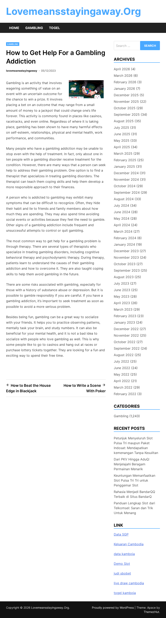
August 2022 (124, 355)
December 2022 (126, 329)
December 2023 (126, 251)
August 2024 (124, 199)
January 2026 (124, 88)
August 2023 (124, 277)
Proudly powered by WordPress (113, 607)
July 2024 (121, 205)
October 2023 (124, 264)
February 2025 (125, 160)
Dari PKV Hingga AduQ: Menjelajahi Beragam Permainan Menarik (132, 464)
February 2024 (125, 238)
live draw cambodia (129, 583)
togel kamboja (125, 593)
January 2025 (124, 166)
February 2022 (125, 394)
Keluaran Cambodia (129, 544)
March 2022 (123, 387)
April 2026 (122, 69)
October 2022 (124, 342)
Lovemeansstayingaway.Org (73, 11)
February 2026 (125, 82)
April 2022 (122, 381)
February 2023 (125, 316)
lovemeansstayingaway (21, 70)
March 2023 (123, 309)
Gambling (34, 28)
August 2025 (124, 121)
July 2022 (121, 361)
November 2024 (126, 179)
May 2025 (121, 140)
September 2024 (127, 192)
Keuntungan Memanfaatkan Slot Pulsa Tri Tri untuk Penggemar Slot (134, 480)
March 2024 (123, 231)
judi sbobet (122, 573)
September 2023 (127, 270)
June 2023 (122, 290)
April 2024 (122, 225)
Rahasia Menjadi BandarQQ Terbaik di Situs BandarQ (134, 494)
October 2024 (124, 186)
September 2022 (127, 348)
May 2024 (121, 218)
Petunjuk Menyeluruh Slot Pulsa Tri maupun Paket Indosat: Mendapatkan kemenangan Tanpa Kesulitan (136, 445)
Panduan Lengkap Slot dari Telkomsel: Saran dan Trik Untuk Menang (134, 508)
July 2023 (121, 283)
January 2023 (124, 322)
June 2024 (122, 212)
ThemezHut (151, 612)
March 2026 (123, 75)
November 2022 (126, 335)
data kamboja (124, 554)
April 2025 (122, 147)
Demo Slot (122, 564)
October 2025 (124, 108)
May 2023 (121, 296)
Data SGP (121, 534)
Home (14, 28)
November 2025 (126, 101)
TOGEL (54, 28)
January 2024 (124, 244)
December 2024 (126, 173)
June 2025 (122, 134)
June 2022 (122, 368)
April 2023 (122, 303)
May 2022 (121, 374)
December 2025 (126, 95)
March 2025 (123, 153)
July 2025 (121, 127)
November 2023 (126, 257)
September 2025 (127, 114)
